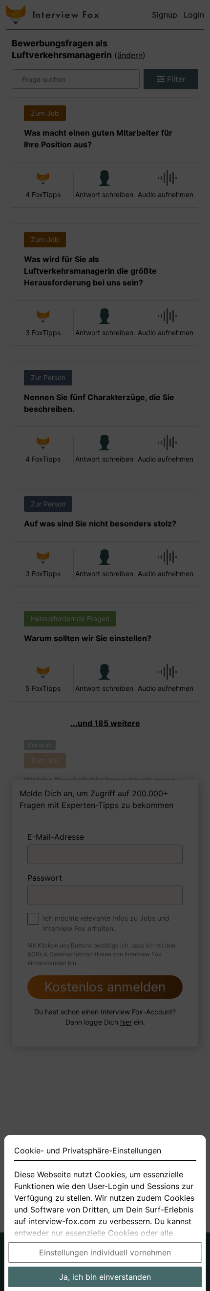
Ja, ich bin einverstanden (105, 1277)
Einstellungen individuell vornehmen (105, 1252)
